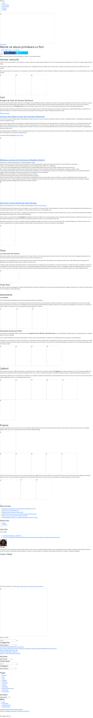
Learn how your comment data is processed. (31, 586)
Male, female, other (18, 512)
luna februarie (43, 205)
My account (5, 690)
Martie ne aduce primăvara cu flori (9, 650)
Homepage (5, 686)
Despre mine (5, 5)
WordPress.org (6, 707)
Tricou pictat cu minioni (21, 515)
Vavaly (10, 50)
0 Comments (16, 50)
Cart (3, 677)
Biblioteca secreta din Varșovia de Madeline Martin (22, 160)
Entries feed (5, 703)
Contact (4, 685)
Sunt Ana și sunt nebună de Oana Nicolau (18, 203)
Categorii (4, 9)
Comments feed (6, 705)
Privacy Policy (5, 691)
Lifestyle (4, 8)
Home (3, 3)
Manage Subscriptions (8, 688)
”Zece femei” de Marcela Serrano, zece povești (12, 647)
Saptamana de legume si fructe (27, 508)
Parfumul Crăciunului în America (28, 514)
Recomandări (5, 6)
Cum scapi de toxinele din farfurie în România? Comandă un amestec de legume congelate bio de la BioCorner (31, 537)
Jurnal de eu (3, 44)
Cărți (3, 678)
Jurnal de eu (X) (15, 510)
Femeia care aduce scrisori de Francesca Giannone (22, 116)
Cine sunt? (4, 683)
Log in (3, 702)
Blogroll (4, 675)
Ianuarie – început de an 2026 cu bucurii (10, 653)
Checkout (4, 682)
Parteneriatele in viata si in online (28, 517)
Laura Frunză (19, 135)
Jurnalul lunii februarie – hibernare (11, 535)
